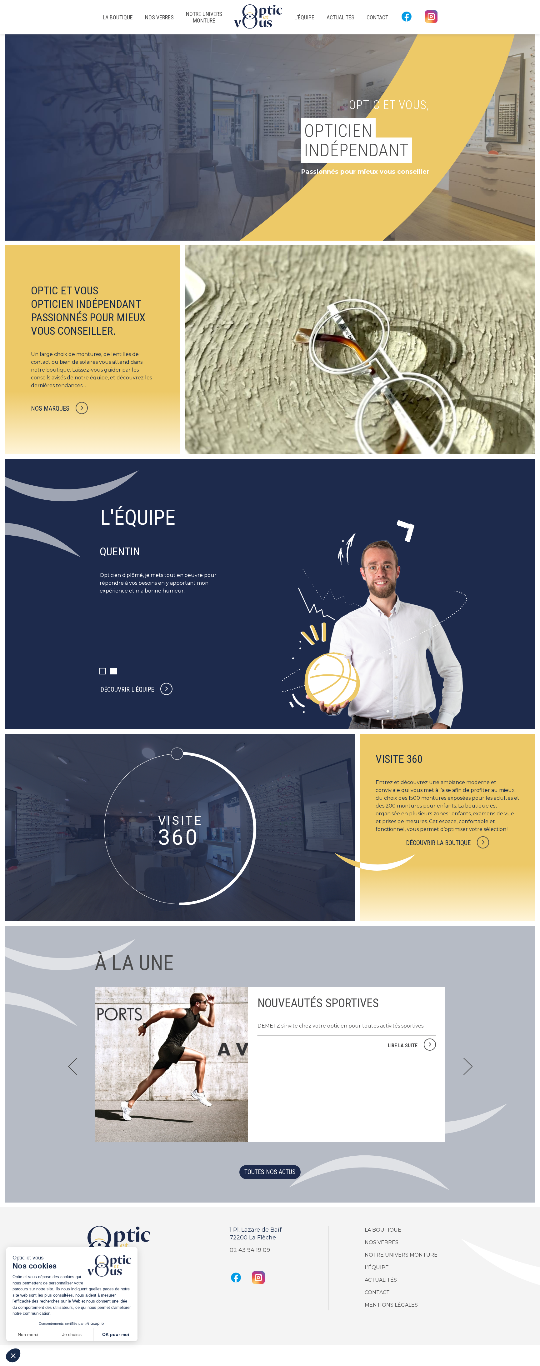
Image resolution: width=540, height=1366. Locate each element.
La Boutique (118, 17)
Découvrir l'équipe (127, 689)
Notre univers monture (204, 17)
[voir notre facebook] (406, 17)
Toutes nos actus (270, 1172)
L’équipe (304, 17)
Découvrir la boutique (438, 843)
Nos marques (50, 408)
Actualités (340, 17)
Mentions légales (391, 1305)
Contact (377, 17)
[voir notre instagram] (431, 17)
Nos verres (159, 17)
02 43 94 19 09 (250, 1250)
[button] (467, 1065)
